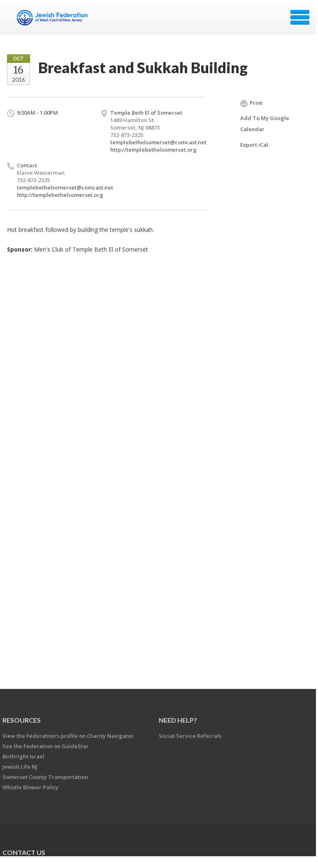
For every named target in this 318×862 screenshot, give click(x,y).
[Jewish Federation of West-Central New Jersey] (53, 20)
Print (256, 102)
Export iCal (254, 144)
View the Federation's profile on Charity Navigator (68, 736)
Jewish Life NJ (19, 766)
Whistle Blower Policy (30, 787)
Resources (21, 720)
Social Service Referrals (190, 736)
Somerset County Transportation (45, 777)
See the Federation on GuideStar (45, 746)
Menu (299, 17)
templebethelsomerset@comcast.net (158, 142)
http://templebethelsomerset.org (153, 149)
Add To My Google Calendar (264, 123)
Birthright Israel (23, 756)
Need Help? (178, 720)
